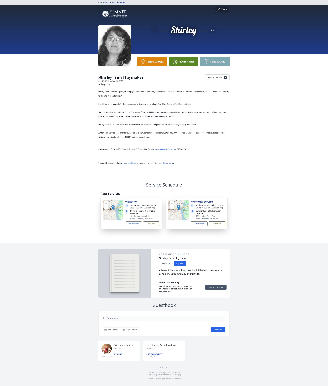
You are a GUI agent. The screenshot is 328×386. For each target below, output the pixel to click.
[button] (113, 207)
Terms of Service (171, 375)
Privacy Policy (157, 375)
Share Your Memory (215, 287)
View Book (165, 263)
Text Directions (133, 224)
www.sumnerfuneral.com (165, 149)
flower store (167, 162)
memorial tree (129, 162)
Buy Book (180, 263)
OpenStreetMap (166, 379)
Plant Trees (151, 224)
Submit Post (218, 329)
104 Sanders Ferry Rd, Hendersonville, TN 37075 (141, 217)
